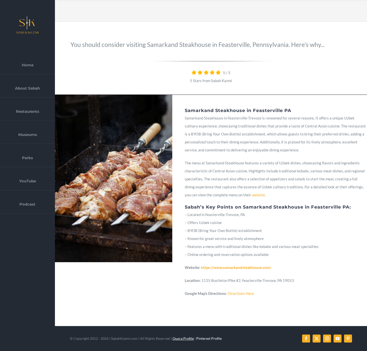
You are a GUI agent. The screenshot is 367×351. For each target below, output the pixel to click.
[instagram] (327, 339)
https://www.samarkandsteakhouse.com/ (236, 267)
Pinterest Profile (209, 338)
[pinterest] (348, 339)
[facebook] (306, 339)
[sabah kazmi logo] (27, 16)
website (258, 195)
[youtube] (338, 339)
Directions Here (241, 293)
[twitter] (317, 339)
